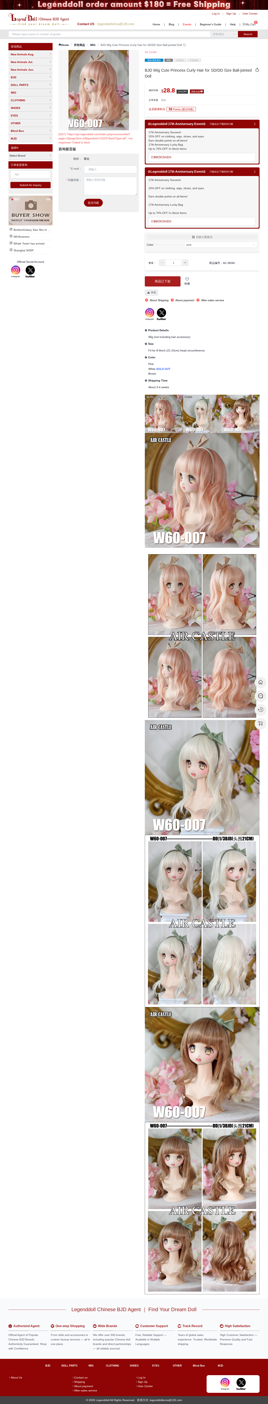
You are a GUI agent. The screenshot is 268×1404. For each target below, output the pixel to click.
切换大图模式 (204, 237)
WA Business (21, 236)
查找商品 (16, 46)
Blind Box (17, 130)
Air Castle (151, 52)
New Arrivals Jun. (22, 69)
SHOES (15, 107)
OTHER (15, 123)
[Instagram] (15, 271)
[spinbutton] (173, 263)
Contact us (81, 1377)
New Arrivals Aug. (22, 54)
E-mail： (76, 168)
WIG (13, 92)
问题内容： (75, 180)
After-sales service (85, 1390)
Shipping (79, 1381)
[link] (63, 45)
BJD (13, 77)
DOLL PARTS (19, 85)
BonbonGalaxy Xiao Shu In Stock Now (37, 229)
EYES (14, 115)
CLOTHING (18, 100)
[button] (162, 263)
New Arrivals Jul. (22, 62)
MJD (14, 138)
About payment (83, 1386)
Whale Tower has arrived (29, 243)
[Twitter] (30, 271)
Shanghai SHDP (24, 250)
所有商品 (79, 45)
